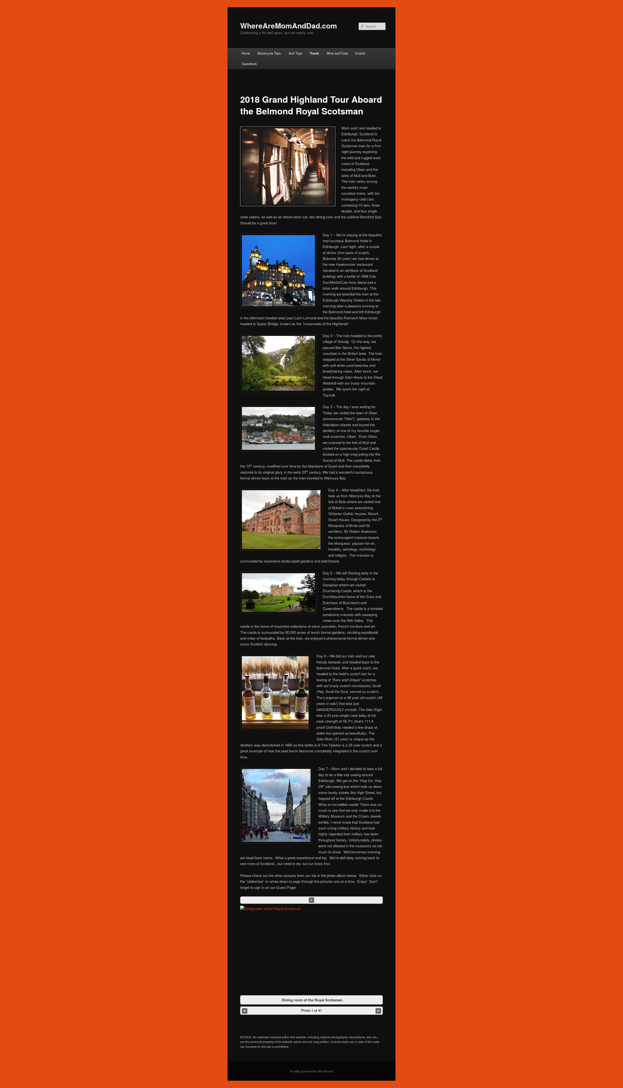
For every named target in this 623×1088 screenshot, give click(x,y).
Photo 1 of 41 (311, 1010)
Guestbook (249, 63)
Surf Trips (295, 53)
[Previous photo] (244, 1010)
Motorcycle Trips (269, 53)
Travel (314, 53)
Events (360, 53)
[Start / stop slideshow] (311, 900)
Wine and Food (337, 53)
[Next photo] (378, 1010)
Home (246, 53)
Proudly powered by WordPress (311, 1071)
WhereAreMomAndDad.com (288, 25)
